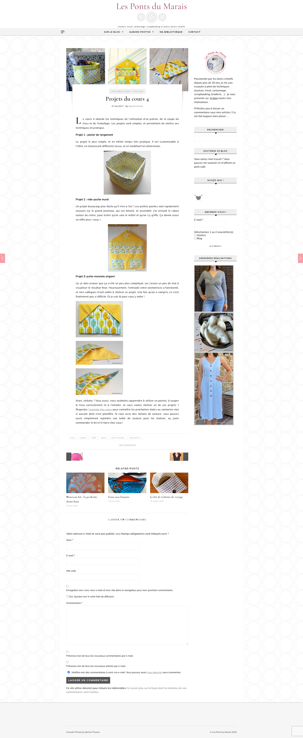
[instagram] (215, 190)
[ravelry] (224, 190)
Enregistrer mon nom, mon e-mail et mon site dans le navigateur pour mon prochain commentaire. (119, 590)
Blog (199, 238)
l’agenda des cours (100, 409)
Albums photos (140, 32)
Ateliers (201, 235)
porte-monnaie (118, 437)
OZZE (93, 437)
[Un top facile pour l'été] (181, 457)
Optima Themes (92, 732)
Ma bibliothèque (171, 32)
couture (83, 437)
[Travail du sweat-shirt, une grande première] (73, 457)
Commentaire (74, 602)
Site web (71, 570)
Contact (194, 32)
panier (104, 437)
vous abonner (154, 672)
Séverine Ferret (136, 106)
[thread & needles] (198, 199)
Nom (69, 540)
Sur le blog (112, 32)
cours (72, 437)
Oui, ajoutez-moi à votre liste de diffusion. (91, 596)
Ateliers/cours (120, 91)
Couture (138, 91)
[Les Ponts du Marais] (151, 13)
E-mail (70, 555)
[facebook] (197, 190)
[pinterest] (206, 190)
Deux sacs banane (118, 497)
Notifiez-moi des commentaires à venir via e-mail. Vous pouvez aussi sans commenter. (126, 672)
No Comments (127, 445)
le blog (214, 98)
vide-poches (134, 437)
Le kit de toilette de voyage (166, 497)
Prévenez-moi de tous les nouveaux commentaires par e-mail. (99, 655)
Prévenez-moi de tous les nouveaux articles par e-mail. (96, 666)
